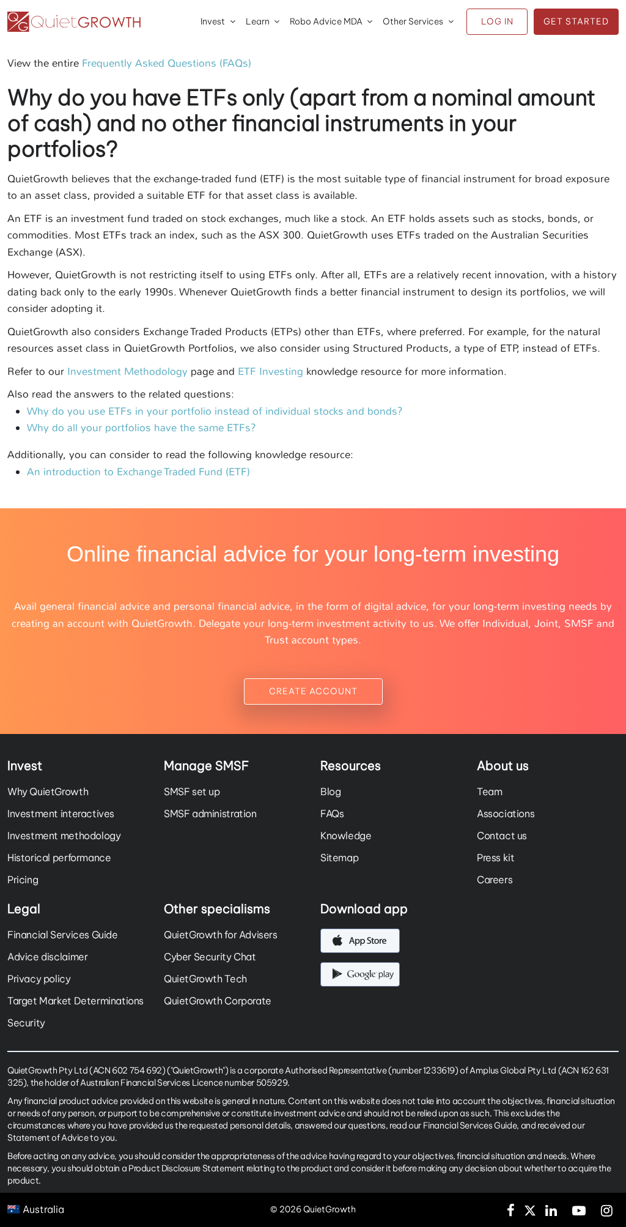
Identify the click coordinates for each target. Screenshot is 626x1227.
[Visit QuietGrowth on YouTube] (579, 1209)
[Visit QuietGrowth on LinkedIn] (551, 1209)
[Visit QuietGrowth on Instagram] (607, 1209)
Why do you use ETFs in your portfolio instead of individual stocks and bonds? (215, 411)
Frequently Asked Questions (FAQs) (166, 63)
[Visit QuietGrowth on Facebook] (511, 1209)
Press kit (496, 857)
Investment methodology (63, 835)
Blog (330, 791)
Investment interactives (60, 813)
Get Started (576, 21)
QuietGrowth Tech (205, 979)
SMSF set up (192, 791)
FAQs (332, 813)
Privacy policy (39, 979)
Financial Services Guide (62, 935)
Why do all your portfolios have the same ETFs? (141, 427)
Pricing (22, 879)
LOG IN (497, 21)
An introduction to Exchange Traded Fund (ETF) (138, 471)
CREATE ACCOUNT (313, 691)
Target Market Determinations (75, 1001)
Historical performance (59, 857)
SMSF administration (210, 813)
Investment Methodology (127, 371)
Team (489, 791)
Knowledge (346, 835)
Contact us (502, 835)
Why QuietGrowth (47, 791)
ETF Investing (270, 371)
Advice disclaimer (47, 957)
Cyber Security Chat (210, 957)
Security (26, 1023)
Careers (494, 879)
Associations (505, 813)
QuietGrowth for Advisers (221, 935)
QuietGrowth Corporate (217, 1001)
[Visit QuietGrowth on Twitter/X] (530, 1209)
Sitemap (339, 857)
